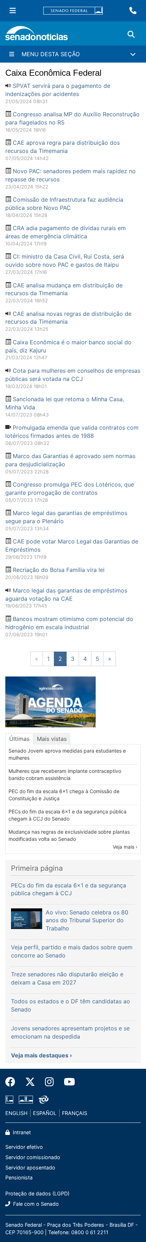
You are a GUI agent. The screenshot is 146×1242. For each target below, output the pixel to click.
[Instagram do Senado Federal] (49, 1081)
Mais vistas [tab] (52, 738)
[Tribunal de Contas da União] (44, 1099)
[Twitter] (30, 1081)
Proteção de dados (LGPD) (37, 1193)
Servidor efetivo (24, 1147)
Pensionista (19, 1177)
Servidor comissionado (32, 1157)
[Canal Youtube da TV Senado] (67, 1081)
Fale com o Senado (35, 1204)
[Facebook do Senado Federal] (12, 1081)
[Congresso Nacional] (25, 1099)
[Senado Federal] (73, 11)
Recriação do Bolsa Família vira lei (59, 569)
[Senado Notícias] (36, 36)
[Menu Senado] (13, 10)
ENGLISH (16, 1113)
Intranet (21, 1132)
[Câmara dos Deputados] (9, 1099)
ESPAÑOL (44, 1113)
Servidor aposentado (30, 1167)
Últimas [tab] (19, 738)
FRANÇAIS (74, 1113)
